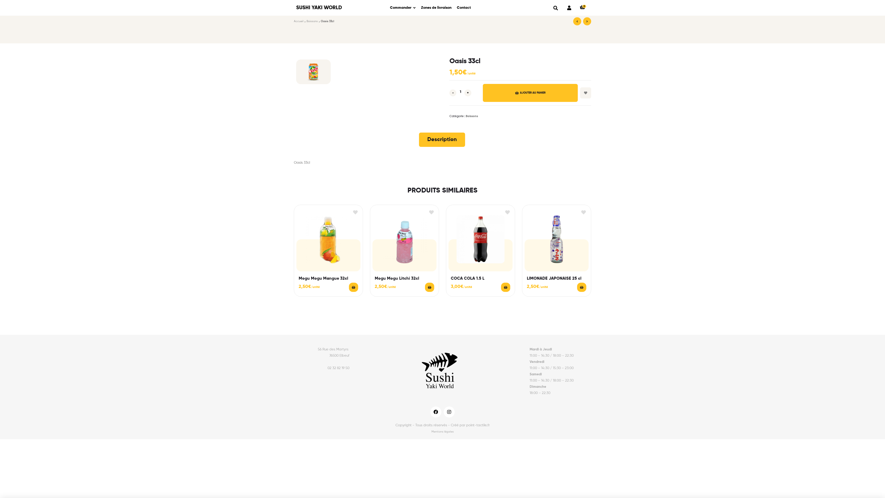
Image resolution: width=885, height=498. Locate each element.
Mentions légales (442, 431)
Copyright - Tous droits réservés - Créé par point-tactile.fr (442, 425)
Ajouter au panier (533, 93)
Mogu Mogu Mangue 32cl (323, 278)
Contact (464, 8)
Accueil (299, 21)
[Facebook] (435, 412)
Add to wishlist (585, 92)
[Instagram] (449, 412)
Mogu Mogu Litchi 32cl (397, 278)
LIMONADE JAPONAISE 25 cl (554, 278)
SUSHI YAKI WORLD (319, 7)
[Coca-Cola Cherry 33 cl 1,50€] (577, 21)
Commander (400, 8)
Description (442, 139)
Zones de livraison (436, 8)
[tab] (442, 140)
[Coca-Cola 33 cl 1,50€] (587, 21)
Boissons (312, 21)
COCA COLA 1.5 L (467, 278)
